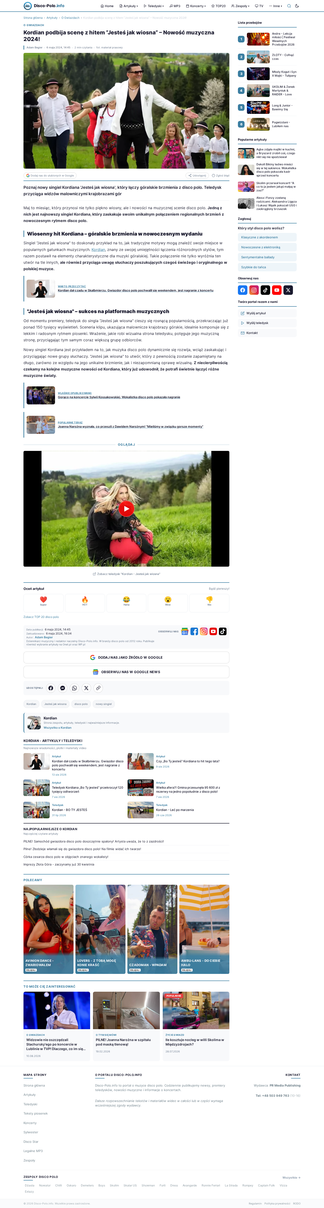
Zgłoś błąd (222, 175)
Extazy (29, 1191)
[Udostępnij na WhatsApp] (74, 688)
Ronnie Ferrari (211, 1185)
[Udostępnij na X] (86, 688)
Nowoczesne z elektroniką (260, 247)
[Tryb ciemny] (297, 6)
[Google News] (185, 631)
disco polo (81, 704)
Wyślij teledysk (257, 323)
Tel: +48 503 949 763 (278, 1095)
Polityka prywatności (277, 1203)
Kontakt (252, 333)
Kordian (98, 249)
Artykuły (131, 6)
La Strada (231, 1185)
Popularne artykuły (252, 139)
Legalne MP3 (33, 1151)
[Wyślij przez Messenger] (62, 688)
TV (261, 6)
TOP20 (221, 6)
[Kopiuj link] (98, 688)
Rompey (247, 1185)
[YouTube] (213, 631)
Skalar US (130, 1185)
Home (109, 6)
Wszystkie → (291, 1177)
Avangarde (190, 1185)
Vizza (283, 1185)
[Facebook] (194, 631)
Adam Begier (34, 47)
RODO (297, 1203)
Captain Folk (266, 1185)
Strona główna (33, 17)
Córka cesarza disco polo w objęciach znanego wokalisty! (65, 857)
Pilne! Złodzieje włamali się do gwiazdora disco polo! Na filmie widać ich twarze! (82, 849)
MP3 (177, 6)
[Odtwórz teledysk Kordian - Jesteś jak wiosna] (126, 509)
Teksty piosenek (35, 1113)
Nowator (45, 1185)
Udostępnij (199, 175)
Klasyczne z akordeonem (259, 237)
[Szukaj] (289, 5)
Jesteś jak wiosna (55, 704)
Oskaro (71, 1185)
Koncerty (198, 6)
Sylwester (30, 1132)
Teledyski (156, 6)
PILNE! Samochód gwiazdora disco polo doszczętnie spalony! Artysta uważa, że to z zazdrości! (93, 841)
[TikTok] (223, 631)
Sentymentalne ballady (257, 257)
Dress (174, 1185)
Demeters (87, 1185)
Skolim (114, 1185)
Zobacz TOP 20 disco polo (41, 617)
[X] (288, 290)
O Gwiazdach (70, 17)
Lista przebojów (250, 22)
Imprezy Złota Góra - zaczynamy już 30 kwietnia (58, 864)
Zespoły (242, 6)
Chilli (58, 1185)
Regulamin (255, 1203)
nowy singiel (104, 704)
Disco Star (30, 1141)
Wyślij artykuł (256, 313)
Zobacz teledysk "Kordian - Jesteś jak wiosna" (128, 574)
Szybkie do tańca (253, 267)
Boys (101, 1185)
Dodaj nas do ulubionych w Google (52, 175)
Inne (277, 6)
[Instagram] (204, 631)
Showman (148, 1185)
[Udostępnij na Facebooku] (51, 688)
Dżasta (29, 1185)
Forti (163, 1185)
